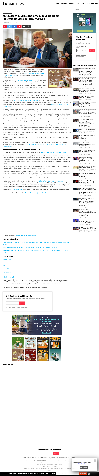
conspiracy (42, 280)
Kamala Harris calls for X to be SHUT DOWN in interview (87, 97)
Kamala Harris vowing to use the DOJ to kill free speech (41, 193)
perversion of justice (8, 284)
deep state (62, 280)
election (14, 282)
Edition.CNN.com (7, 269)
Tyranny (48, 284)
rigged (34, 284)
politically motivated (21, 284)
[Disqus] (37, 386)
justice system (42, 282)
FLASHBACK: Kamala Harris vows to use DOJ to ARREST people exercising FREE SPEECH (87, 221)
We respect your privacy (41, 460)
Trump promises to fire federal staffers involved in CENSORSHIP (87, 130)
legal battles (50, 282)
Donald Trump (7, 282)
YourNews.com (7, 259)
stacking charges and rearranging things (26, 100)
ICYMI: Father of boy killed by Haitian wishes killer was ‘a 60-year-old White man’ (86, 182)
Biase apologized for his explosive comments (53, 152)
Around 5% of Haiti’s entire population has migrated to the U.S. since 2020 (87, 144)
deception (56, 280)
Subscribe (83, 474)
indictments (33, 282)
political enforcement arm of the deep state (50, 181)
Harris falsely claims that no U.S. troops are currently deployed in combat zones (87, 137)
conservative (94, 3)
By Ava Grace (87, 147)
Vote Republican (55, 284)
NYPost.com (6, 266)
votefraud (64, 3)
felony (23, 282)
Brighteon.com (7, 272)
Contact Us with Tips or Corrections (49, 466)
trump (78, 3)
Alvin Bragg (15, 280)
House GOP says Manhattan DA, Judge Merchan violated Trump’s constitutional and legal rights (30, 247)
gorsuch (71, 3)
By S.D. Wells (87, 207)
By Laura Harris (88, 99)
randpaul (56, 3)
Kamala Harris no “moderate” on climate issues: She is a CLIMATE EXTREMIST (87, 175)
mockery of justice (59, 282)
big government (23, 280)
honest (28, 282)
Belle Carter (15, 23)
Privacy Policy (49, 470)
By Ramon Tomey (88, 132)
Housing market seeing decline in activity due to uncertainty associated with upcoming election (87, 168)
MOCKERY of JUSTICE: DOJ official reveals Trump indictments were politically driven (87, 90)
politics (29, 284)
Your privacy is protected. (10, 307)
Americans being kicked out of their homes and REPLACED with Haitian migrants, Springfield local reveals (87, 113)
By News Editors (88, 107)
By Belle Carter (88, 93)
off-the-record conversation (26, 80)
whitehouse (85, 3)
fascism (19, 282)
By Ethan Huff (87, 75)
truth (43, 284)
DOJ (67, 280)
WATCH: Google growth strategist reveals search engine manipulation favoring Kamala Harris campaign (87, 104)
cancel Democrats (33, 280)
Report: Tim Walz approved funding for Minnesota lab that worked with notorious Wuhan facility (86, 159)
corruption (49, 280)
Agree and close (83, 467)
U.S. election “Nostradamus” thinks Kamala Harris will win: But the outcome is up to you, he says (87, 229)
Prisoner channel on (25, 235)
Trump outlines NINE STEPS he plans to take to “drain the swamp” (87, 152)
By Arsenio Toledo (88, 170)
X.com (4, 263)
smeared (38, 284)
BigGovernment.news (16, 189)
